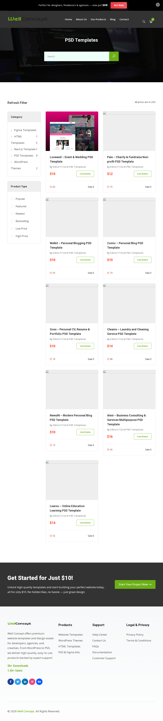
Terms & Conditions (138, 640)
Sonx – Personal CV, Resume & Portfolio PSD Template (70, 331)
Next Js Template (25, 149)
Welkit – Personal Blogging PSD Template (70, 245)
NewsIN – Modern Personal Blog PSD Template (71, 417)
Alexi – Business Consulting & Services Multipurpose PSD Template (126, 420)
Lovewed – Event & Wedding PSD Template (71, 159)
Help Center (99, 634)
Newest (20, 213)
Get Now (119, 5)
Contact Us (99, 640)
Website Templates (70, 634)
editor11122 (59, 166)
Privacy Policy (135, 634)
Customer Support (104, 658)
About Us (81, 19)
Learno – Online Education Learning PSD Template (67, 508)
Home (68, 19)
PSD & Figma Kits (69, 652)
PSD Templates (23, 155)
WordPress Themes (70, 640)
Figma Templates (25, 130)
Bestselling (22, 221)
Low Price (21, 228)
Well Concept (25, 711)
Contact (124, 19)
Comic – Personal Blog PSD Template (125, 245)
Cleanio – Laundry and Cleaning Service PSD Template (128, 331)
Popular (20, 199)
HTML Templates (69, 646)
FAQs (95, 646)
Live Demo (85, 173)
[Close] (158, 4)
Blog (113, 19)
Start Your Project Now (134, 584)
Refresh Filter (17, 103)
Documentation (102, 652)
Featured (21, 206)
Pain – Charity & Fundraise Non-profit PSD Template (128, 159)
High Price (22, 236)
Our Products (98, 19)
